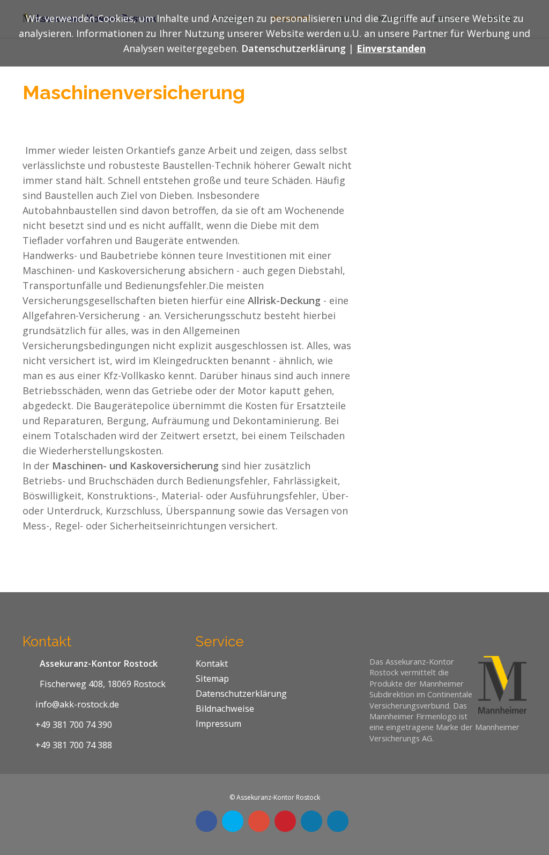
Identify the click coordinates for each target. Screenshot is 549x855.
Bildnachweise (225, 708)
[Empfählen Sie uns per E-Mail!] (337, 821)
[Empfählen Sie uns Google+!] (259, 821)
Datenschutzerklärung (241, 693)
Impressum (218, 723)
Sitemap (212, 678)
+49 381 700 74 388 (73, 745)
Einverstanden (391, 48)
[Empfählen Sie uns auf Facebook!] (206, 821)
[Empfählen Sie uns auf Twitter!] (232, 821)
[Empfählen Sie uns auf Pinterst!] (285, 821)
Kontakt (212, 663)
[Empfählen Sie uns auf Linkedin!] (311, 821)
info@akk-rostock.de (77, 704)
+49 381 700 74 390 (73, 725)
